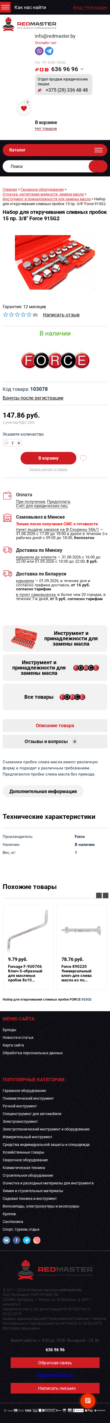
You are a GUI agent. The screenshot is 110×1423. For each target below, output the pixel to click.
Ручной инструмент (20, 1106)
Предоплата (58, 502)
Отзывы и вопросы (50, 741)
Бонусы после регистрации (33, 398)
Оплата (24, 494)
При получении (30, 502)
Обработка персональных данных (33, 1053)
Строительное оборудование (28, 1175)
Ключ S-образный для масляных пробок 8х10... (25, 973)
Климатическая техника (24, 1168)
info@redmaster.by (55, 36)
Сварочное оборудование (25, 1160)
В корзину (48, 458)
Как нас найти (30, 7)
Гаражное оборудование (42, 189)
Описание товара (55, 725)
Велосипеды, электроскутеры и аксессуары (41, 1206)
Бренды (9, 1030)
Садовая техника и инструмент (30, 1198)
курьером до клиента (36, 557)
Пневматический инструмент (28, 1098)
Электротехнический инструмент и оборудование (46, 1129)
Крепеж (9, 1214)
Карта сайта (13, 1045)
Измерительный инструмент (27, 1137)
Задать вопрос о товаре (48, 469)
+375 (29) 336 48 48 (67, 90)
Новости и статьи (18, 1037)
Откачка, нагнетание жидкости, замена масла (43, 194)
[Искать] (98, 166)
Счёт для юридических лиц (42, 506)
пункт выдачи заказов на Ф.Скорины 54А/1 (57, 530)
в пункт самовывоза (36, 595)
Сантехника (13, 1221)
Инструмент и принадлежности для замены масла (47, 199)
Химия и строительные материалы (33, 1191)
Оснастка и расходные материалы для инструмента (48, 1183)
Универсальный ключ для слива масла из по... (76, 973)
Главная (10, 189)
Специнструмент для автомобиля (32, 1114)
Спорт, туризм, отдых (21, 1229)
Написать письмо (57, 1388)
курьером (25, 581)
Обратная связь (55, 1362)
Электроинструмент (20, 1121)
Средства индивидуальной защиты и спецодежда (46, 1144)
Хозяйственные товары (23, 1152)
